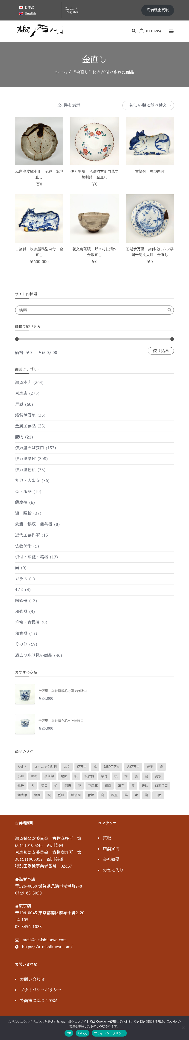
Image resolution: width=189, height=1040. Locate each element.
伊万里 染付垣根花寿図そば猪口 (64, 691)
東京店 (21, 393)
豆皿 (61, 795)
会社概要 (111, 859)
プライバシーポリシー (40, 990)
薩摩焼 (21, 502)
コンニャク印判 (45, 766)
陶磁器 (21, 601)
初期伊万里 (112, 766)
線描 (68, 785)
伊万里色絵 (25, 470)
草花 (121, 785)
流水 (158, 776)
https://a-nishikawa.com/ (47, 947)
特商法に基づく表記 (38, 1001)
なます (22, 766)
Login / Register (71, 10)
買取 (107, 838)
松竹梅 (89, 776)
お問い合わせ (32, 979)
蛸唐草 (22, 795)
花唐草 (93, 785)
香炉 (91, 795)
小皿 (21, 776)
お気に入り (113, 870)
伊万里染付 (25, 459)
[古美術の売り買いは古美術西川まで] (40, 35)
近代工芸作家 (27, 535)
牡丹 (21, 785)
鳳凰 (114, 795)
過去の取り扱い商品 (33, 655)
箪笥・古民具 (27, 622)
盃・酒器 (23, 492)
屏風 (19, 404)
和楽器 (21, 612)
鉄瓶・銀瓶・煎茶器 (33, 524)
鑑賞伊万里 (25, 415)
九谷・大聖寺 (27, 481)
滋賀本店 (23, 383)
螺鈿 (37, 795)
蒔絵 (145, 785)
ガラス (21, 579)
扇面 (64, 776)
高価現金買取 (158, 10)
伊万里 (82, 766)
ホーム (61, 72)
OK (69, 1033)
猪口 (44, 785)
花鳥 (108, 785)
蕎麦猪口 (161, 785)
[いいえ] (183, 1027)
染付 (104, 776)
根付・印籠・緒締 (31, 557)
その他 (21, 644)
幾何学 (49, 776)
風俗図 (76, 795)
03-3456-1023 (28, 927)
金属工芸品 (25, 426)
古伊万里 (133, 766)
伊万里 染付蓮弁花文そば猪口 (61, 721)
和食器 (21, 633)
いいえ (82, 1033)
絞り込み (161, 351)
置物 (19, 437)
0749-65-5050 (28, 893)
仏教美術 (23, 546)
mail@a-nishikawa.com (45, 940)
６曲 (158, 795)
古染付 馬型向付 (150, 171)
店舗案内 (111, 849)
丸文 (67, 766)
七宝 (19, 590)
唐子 (150, 766)
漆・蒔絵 (23, 513)
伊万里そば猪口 (29, 448)
